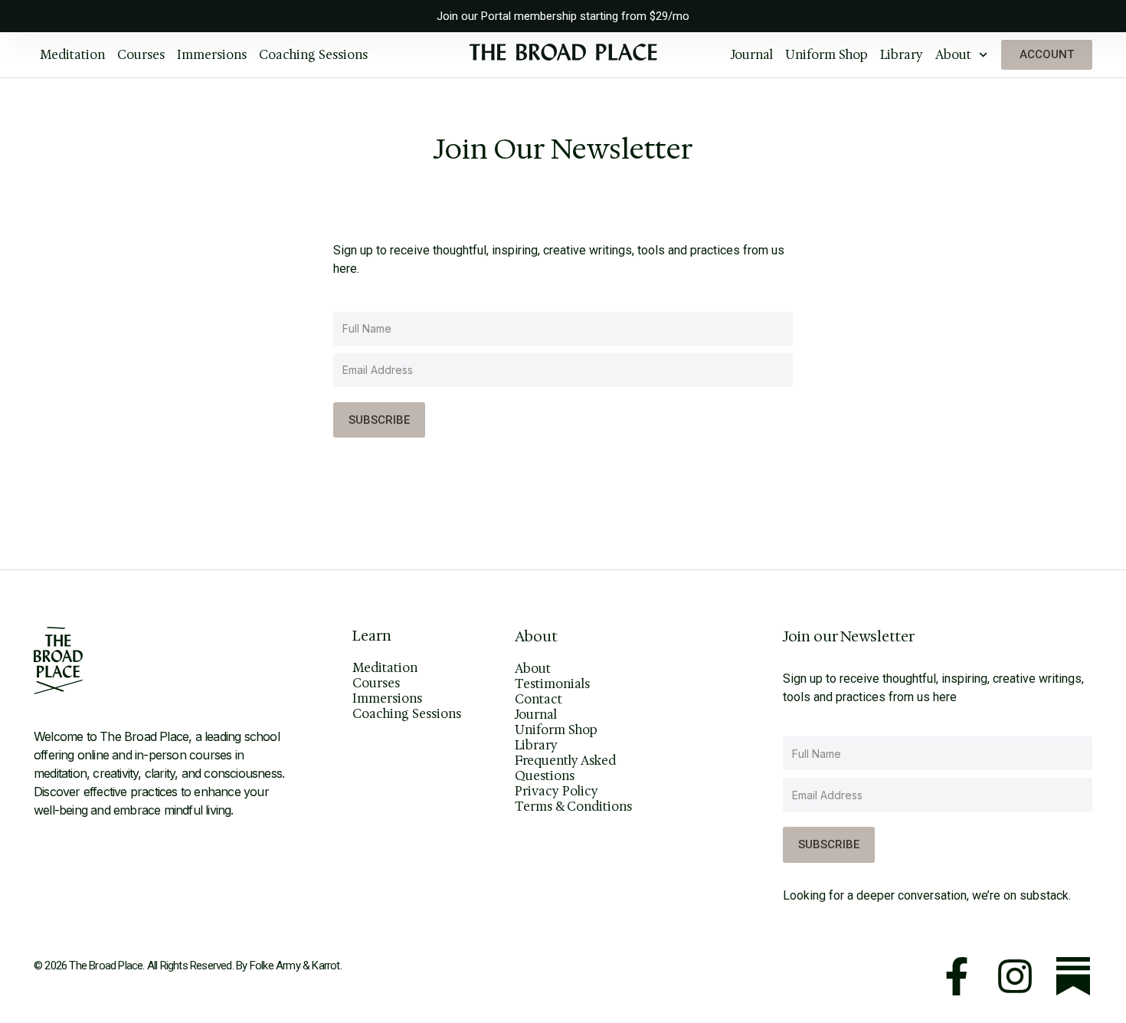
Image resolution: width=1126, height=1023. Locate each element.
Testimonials (552, 684)
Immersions (212, 55)
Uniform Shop (826, 55)
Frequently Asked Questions (565, 768)
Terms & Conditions (573, 807)
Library (901, 55)
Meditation (72, 55)
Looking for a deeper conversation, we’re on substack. (927, 895)
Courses (141, 55)
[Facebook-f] (957, 976)
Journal (752, 55)
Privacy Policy (556, 791)
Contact (538, 699)
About (953, 55)
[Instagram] (1015, 976)
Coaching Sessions (313, 55)
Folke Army (275, 965)
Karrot (325, 965)
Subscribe (379, 420)
